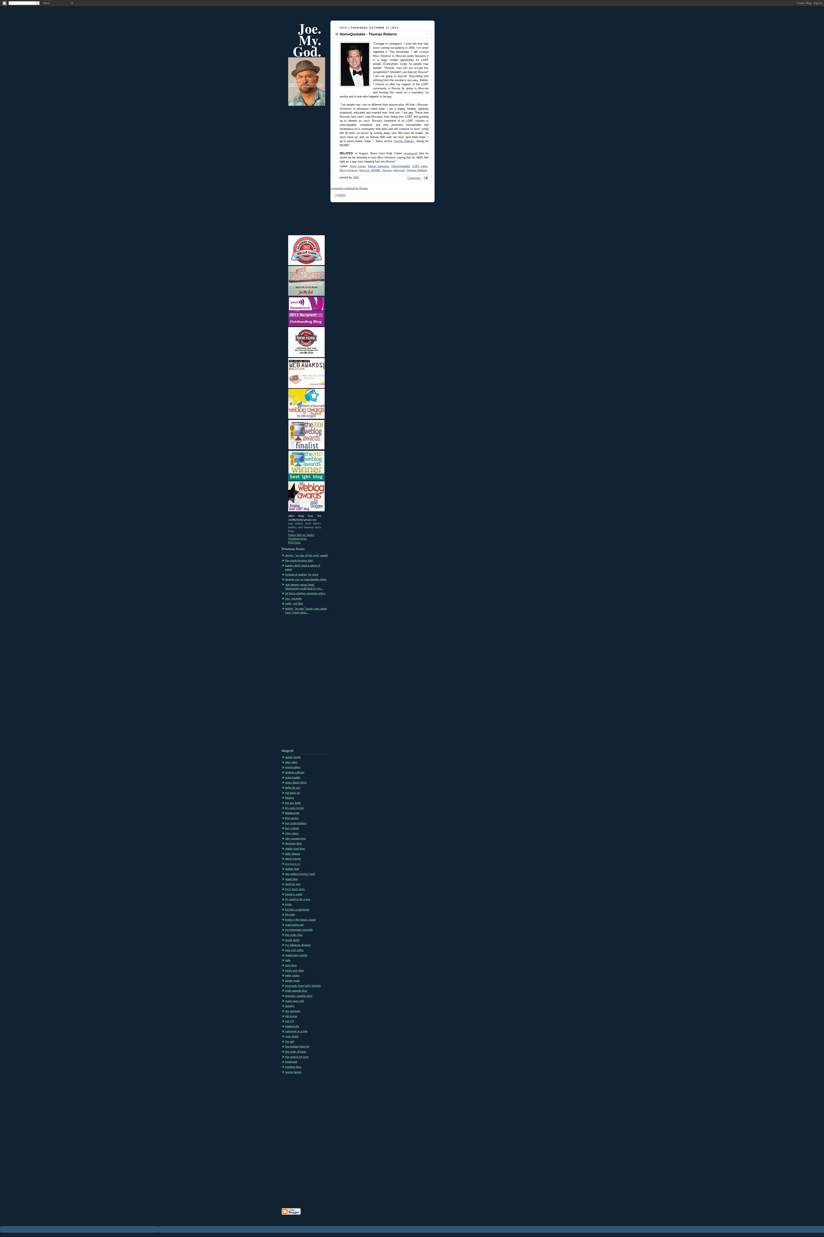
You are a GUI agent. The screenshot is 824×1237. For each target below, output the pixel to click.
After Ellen (291, 762)
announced (410, 153)
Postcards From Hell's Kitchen (303, 985)
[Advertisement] (299, 683)
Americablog (292, 767)
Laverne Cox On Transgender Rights (306, 579)
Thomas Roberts (403, 141)
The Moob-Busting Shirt (299, 560)
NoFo (288, 960)
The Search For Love (296, 1056)
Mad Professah (294, 924)
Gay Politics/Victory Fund (300, 874)
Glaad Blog (291, 879)
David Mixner (293, 858)
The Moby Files (294, 934)
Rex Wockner (292, 1011)
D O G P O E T (292, 863)
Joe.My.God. (307, 39)
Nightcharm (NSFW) (296, 955)
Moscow (364, 170)
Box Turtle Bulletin (295, 823)
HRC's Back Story (295, 889)
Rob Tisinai (291, 1016)
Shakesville (292, 1026)
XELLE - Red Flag (294, 603)
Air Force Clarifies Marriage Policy (305, 593)
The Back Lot (292, 792)
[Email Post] (425, 178)
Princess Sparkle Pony (298, 995)
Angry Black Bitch (295, 782)
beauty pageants (378, 166)
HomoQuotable (400, 166)
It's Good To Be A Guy (297, 899)
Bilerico (289, 797)
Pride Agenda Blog (296, 990)
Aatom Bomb (293, 757)
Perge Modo (292, 980)
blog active (292, 818)
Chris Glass (292, 833)
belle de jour (292, 787)
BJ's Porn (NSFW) (294, 808)
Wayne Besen (293, 1072)
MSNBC (376, 170)
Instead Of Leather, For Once (301, 574)
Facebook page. (297, 538)
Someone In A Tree (296, 1031)
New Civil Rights (294, 950)
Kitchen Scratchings (297, 909)
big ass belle (293, 802)
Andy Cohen (358, 166)
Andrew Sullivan (294, 772)
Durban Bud (292, 868)
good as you (292, 884)
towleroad (291, 1061)
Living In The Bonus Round (300, 919)
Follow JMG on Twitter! (301, 535)
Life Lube (290, 914)
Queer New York (294, 1001)
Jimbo (288, 904)
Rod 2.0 (289, 1021)
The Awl (289, 1041)
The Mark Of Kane (295, 1051)
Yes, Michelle (293, 598)
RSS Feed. (294, 542)
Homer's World (293, 894)
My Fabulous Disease (298, 945)
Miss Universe (348, 170)
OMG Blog (291, 965)
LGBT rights (420, 166)
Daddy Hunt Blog (295, 848)
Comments (414, 178)
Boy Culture (292, 828)
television (399, 170)
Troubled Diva (293, 1067)
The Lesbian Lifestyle (297, 1046)
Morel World (292, 940)
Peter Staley (292, 975)
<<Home (340, 195)
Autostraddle (292, 777)
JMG (356, 177)
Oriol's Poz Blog (294, 970)
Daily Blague (292, 853)
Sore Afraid (291, 1036)
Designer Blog (293, 843)
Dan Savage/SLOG (295, 838)
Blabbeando (292, 813)
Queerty (289, 1006)
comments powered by (349, 188)
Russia (387, 170)
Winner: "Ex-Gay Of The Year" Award (306, 555)
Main (344, 27)
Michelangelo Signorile (299, 929)
